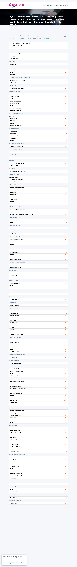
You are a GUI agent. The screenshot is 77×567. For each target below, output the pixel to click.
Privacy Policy (21, 562)
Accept (25, 555)
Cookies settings (8, 563)
